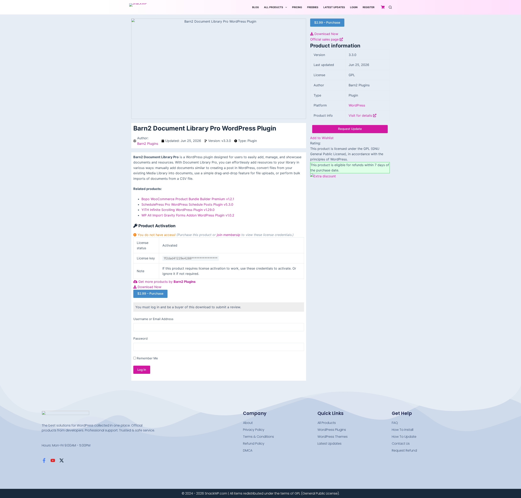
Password (140, 338)
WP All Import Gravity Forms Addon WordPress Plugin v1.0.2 (187, 215)
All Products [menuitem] (273, 7)
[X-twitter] (61, 460)
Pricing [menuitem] (297, 7)
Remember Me (147, 358)
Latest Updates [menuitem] (334, 7)
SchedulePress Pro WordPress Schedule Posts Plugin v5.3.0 (187, 204)
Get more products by (166, 282)
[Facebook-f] (44, 460)
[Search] (390, 7)
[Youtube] (52, 460)
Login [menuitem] (354, 7)
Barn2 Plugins (147, 144)
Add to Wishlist (322, 138)
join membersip (228, 235)
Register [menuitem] (368, 7)
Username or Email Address (153, 319)
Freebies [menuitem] (312, 7)
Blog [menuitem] (255, 7)
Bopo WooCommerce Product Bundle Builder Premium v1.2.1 (187, 199)
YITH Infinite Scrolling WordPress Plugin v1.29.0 (178, 210)
